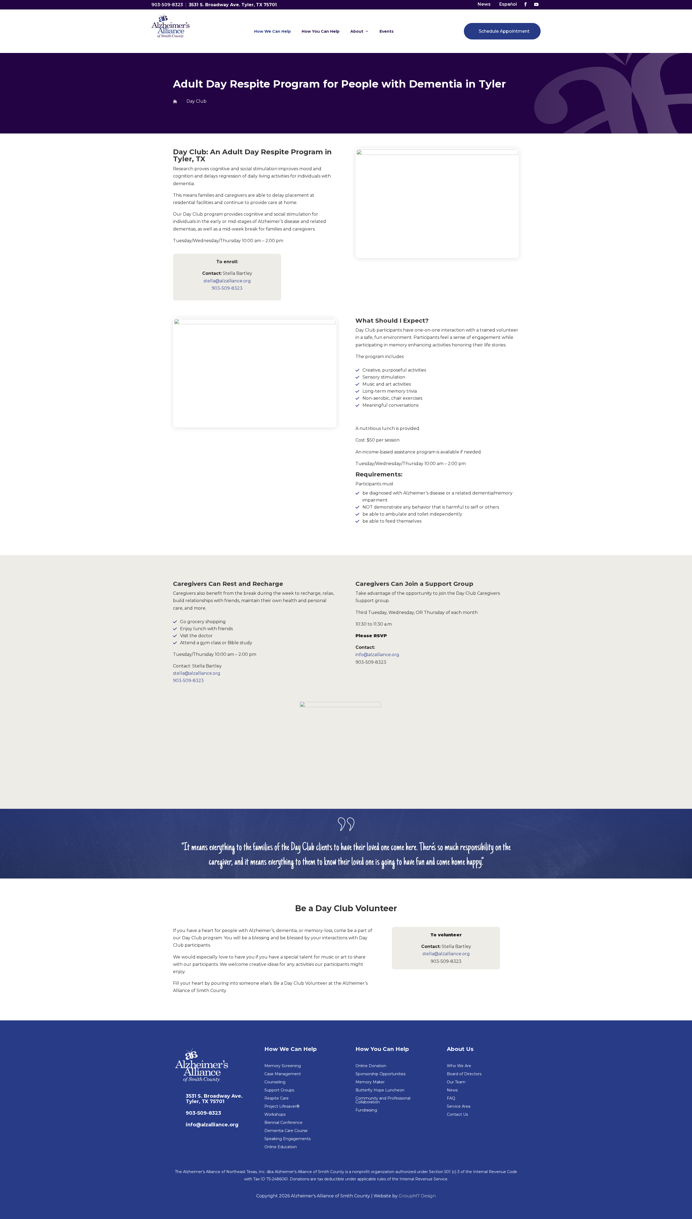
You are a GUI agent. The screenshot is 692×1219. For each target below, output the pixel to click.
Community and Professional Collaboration (382, 1100)
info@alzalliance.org (377, 654)
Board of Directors (464, 1074)
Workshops (274, 1115)
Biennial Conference (283, 1123)
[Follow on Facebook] (525, 4)
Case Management (282, 1074)
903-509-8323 (167, 4)
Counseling (274, 1082)
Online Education (280, 1147)
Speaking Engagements (287, 1139)
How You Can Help (321, 31)
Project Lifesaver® (282, 1106)
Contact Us (457, 1115)
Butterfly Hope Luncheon (379, 1090)
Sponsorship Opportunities (380, 1074)
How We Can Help (272, 31)
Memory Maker (370, 1082)
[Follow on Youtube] (536, 4)
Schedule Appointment (504, 31)
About (356, 31)
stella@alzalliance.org (227, 280)
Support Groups (279, 1090)
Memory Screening (282, 1066)
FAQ (451, 1098)
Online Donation (370, 1066)
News (484, 4)
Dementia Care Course (286, 1131)
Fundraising (366, 1110)
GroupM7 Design (417, 1195)
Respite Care (276, 1098)
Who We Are (459, 1066)
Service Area (458, 1106)
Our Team (456, 1082)
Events (387, 31)
